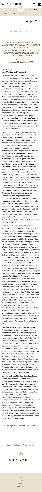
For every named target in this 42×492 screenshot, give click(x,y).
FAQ (21, 478)
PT (31, 31)
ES (20, 31)
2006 (13, 13)
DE (11, 31)
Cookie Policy (21, 483)
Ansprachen (6, 13)
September (20, 13)
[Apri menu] (39, 4)
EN (15, 31)
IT (27, 31)
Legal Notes (21, 480)
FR (23, 31)
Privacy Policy (21, 486)
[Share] (40, 22)
